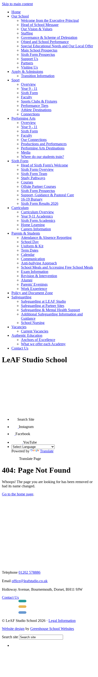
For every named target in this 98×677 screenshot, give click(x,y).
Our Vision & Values (36, 29)
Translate (47, 451)
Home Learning (33, 225)
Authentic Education (26, 335)
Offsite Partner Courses (38, 186)
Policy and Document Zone (32, 293)
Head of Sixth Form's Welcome (44, 165)
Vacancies (18, 327)
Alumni (26, 280)
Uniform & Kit (32, 246)
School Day (30, 242)
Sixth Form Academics (38, 220)
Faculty (26, 97)
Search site (10, 637)
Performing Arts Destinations (42, 148)
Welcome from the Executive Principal (50, 20)
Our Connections (34, 140)
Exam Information (34, 272)
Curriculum (20, 208)
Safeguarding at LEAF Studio (43, 301)
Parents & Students (25, 233)
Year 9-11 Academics (37, 216)
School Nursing (32, 323)
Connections (30, 114)
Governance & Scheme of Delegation (49, 37)
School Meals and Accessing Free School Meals (57, 267)
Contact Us (19, 348)
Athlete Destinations (36, 110)
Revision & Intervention (39, 276)
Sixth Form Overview (37, 169)
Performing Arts (23, 118)
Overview (28, 84)
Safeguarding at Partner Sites (42, 306)
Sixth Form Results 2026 (39, 203)
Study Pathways (33, 178)
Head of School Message (40, 25)
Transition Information (37, 76)
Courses (27, 182)
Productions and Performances (44, 144)
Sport (15, 80)
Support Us (29, 59)
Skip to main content (17, 4)
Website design (13, 629)
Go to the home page (17, 494)
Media (25, 152)
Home (16, 12)
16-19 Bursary (32, 199)
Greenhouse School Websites (52, 629)
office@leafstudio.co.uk (30, 581)
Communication (33, 259)
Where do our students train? (42, 157)
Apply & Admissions (27, 72)
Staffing (27, 33)
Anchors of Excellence (38, 340)
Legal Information (62, 621)
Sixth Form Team (34, 174)
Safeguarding (21, 297)
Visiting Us (29, 67)
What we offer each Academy (43, 344)
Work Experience (34, 289)
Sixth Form (29, 93)
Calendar (27, 255)
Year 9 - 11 (29, 89)
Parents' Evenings (34, 284)
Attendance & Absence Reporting (46, 238)
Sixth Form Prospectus (38, 54)
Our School (20, 16)
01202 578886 (29, 572)
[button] (14, 418)
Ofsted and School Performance (45, 42)
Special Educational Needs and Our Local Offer (57, 46)
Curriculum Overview (37, 212)
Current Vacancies (34, 331)
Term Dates (29, 250)
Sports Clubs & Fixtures (39, 101)
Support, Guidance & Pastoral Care (47, 195)
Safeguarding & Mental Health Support (50, 310)
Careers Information (36, 229)
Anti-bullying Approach (39, 263)
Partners (27, 63)
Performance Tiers (34, 106)
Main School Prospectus (39, 50)
